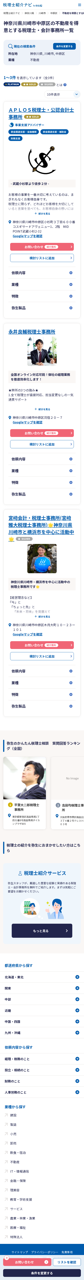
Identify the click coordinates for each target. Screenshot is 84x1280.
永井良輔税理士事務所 (31, 331)
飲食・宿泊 (18, 1152)
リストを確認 (66, 1262)
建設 (13, 1115)
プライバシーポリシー (44, 1252)
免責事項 (67, 1252)
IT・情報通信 (19, 1171)
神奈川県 (29, 13)
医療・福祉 (18, 1227)
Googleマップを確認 (27, 236)
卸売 (13, 1143)
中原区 (53, 13)
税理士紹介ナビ (12, 13)
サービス (16, 1208)
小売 (13, 1133)
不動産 (15, 1162)
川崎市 (42, 13)
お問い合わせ (20, 1261)
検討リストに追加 (42, 258)
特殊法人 (16, 1237)
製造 (13, 1124)
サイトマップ (20, 1252)
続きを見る (44, 213)
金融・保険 (18, 1180)
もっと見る (41, 930)
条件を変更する (64, 46)
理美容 (15, 1190)
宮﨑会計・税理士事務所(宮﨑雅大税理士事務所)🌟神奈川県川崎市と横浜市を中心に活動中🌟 (41, 528)
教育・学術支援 (21, 1199)
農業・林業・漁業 (22, 1218)
